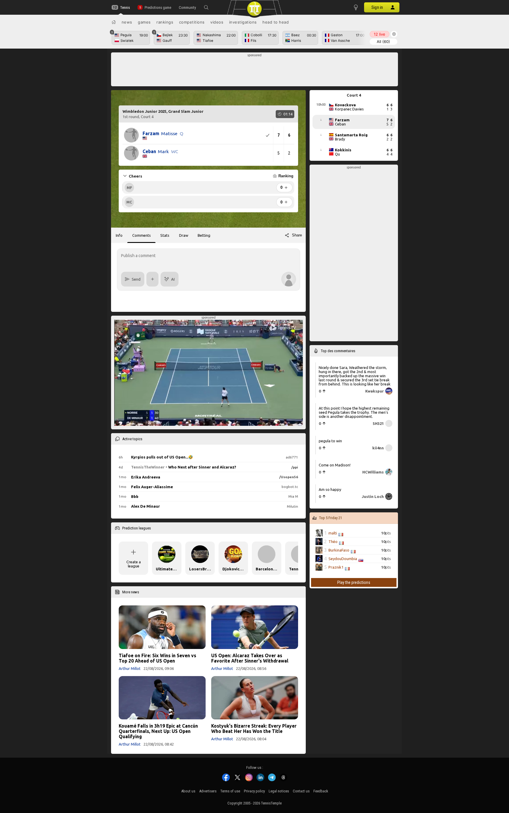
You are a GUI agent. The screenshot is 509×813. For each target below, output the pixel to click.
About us (188, 791)
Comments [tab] (141, 235)
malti (332, 533)
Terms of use (230, 791)
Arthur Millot (130, 668)
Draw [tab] (183, 235)
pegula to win (330, 440)
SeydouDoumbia (342, 559)
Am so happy (330, 489)
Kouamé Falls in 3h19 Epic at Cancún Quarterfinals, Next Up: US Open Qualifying (158, 731)
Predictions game (158, 7)
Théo (333, 541)
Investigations (243, 22)
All (383, 41)
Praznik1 (335, 567)
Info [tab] (119, 235)
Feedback (320, 791)
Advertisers (208, 791)
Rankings (164, 22)
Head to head (275, 22)
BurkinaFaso (338, 550)
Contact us (301, 791)
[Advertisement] (254, 71)
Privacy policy (254, 791)
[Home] (114, 22)
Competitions (192, 22)
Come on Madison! (335, 465)
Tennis (125, 7)
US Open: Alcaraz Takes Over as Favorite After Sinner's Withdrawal (249, 658)
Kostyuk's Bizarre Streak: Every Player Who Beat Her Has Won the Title (254, 728)
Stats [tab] (164, 235)
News (127, 22)
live (379, 34)
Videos (216, 22)
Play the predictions (353, 582)
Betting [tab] (204, 235)
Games (144, 22)
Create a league (133, 564)
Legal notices (279, 791)
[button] (206, 7)
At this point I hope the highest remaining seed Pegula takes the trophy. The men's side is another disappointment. (354, 412)
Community (187, 7)
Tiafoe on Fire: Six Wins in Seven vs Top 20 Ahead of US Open (157, 658)
